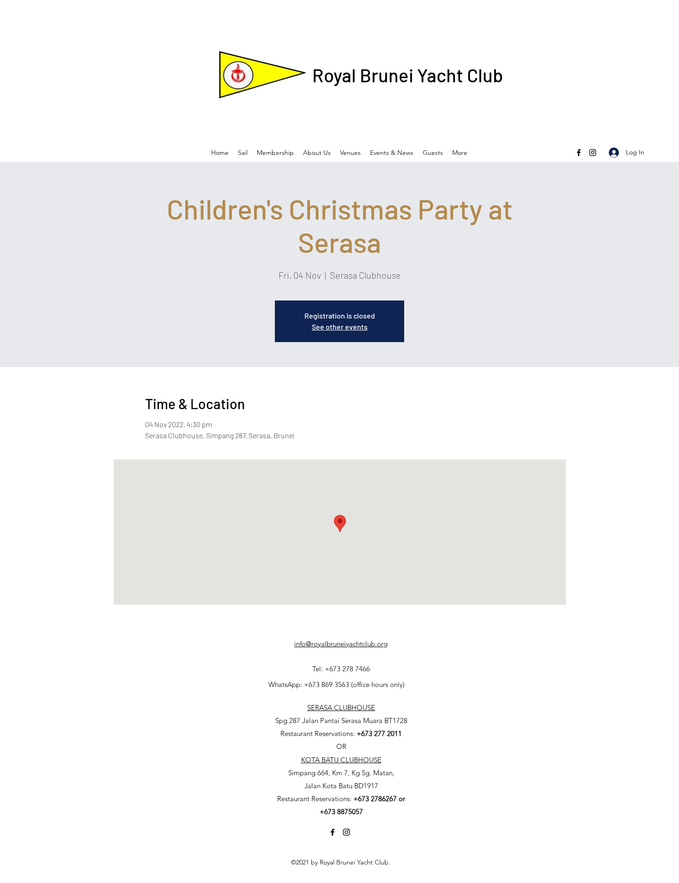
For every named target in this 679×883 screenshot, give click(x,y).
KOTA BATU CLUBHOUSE (341, 759)
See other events (340, 326)
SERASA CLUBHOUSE (341, 707)
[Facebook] (578, 152)
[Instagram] (592, 152)
